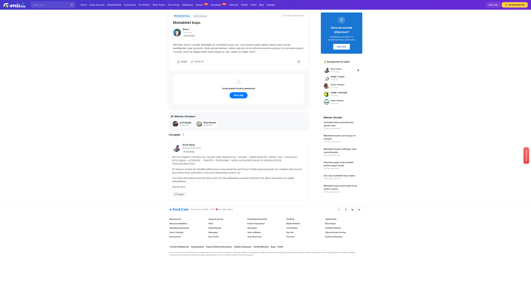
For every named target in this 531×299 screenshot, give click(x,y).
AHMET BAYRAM (339, 92)
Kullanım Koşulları (334, 237)
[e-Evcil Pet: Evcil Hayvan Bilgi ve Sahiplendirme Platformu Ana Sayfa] (14, 5)
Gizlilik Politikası (333, 228)
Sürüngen (252, 228)
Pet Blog (290, 219)
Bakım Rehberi (293, 223)
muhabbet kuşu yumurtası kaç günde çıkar (339, 124)
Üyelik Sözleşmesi (243, 247)
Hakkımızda (330, 219)
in (359, 209)
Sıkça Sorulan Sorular (335, 232)
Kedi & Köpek (215, 228)
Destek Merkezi (261, 247)
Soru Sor (341, 46)
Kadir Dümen (337, 100)
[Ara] (72, 5)
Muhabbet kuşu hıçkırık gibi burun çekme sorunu (340, 187)
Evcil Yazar (189, 144)
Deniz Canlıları (177, 232)
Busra (186, 29)
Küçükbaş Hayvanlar (257, 219)
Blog (273, 247)
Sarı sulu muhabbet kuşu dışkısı (339, 175)
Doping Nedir (197, 247)
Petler (280, 247)
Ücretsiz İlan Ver (516, 5)
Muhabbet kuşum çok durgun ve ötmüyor (340, 137)
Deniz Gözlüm (337, 84)
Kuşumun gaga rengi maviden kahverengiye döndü (339, 164)
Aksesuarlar (175, 219)
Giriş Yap (493, 5)
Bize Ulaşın (330, 223)
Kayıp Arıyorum (216, 219)
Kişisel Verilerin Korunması (219, 247)
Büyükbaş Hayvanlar (179, 228)
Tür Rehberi (292, 228)
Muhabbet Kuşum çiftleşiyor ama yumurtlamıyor (340, 150)
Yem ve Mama (254, 232)
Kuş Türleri (214, 237)
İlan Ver (290, 232)
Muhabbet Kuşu (182, 16)
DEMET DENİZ (338, 77)
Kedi (211, 223)
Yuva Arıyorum (254, 237)
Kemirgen (213, 232)
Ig (352, 209)
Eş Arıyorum (175, 237)
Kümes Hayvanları (256, 223)
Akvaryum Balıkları (178, 223)
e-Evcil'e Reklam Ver (179, 247)
